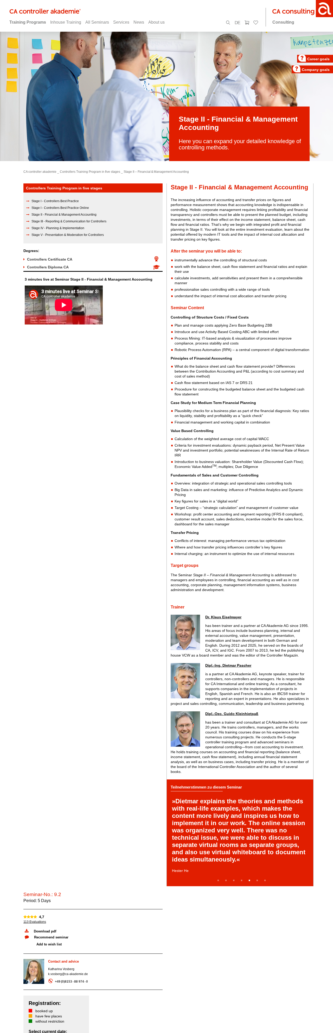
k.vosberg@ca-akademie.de (68, 974)
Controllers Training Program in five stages (90, 172)
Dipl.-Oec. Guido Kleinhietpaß (231, 714)
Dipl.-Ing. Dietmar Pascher (228, 665)
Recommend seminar (51, 937)
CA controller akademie (39, 172)
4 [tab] (242, 880)
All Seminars (97, 22)
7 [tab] (265, 880)
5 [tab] (250, 880)
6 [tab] (258, 880)
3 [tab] (234, 880)
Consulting (283, 22)
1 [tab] (219, 880)
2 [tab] (226, 880)
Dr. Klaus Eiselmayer (223, 617)
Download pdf (45, 931)
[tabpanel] (240, 832)
